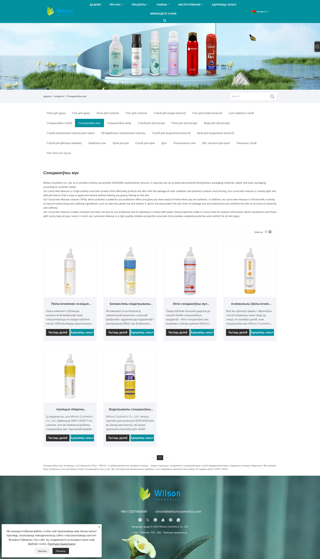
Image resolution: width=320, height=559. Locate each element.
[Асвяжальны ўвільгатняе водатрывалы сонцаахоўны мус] (250, 270)
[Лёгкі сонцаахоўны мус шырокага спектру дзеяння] (190, 270)
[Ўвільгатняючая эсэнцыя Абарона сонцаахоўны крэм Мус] (70, 270)
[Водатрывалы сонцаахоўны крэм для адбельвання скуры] (130, 376)
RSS (153, 532)
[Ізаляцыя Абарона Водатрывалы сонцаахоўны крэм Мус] (70, 376)
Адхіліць (42, 550)
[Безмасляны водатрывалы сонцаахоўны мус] (130, 270)
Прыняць (61, 550)
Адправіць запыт (82, 332)
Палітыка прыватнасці (175, 532)
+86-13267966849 (133, 511)
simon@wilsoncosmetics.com (178, 511)
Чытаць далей (57, 332)
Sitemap (144, 532)
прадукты (59, 96)
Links (135, 532)
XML (159, 532)
